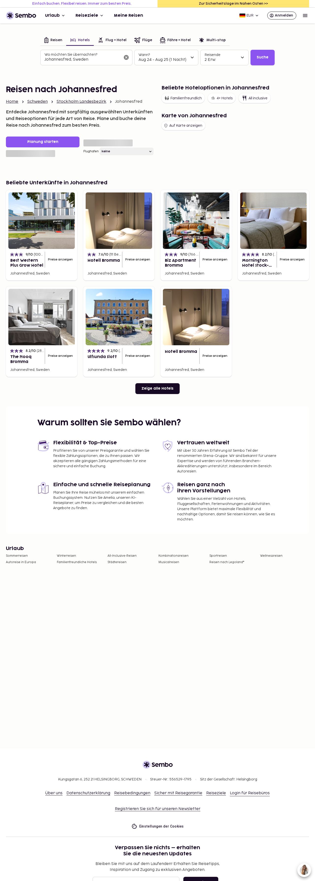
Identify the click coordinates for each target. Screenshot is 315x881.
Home (12, 101)
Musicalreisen (168, 562)
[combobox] (82, 59)
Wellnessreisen (271, 556)
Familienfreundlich (186, 98)
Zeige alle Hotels (157, 388)
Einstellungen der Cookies (161, 826)
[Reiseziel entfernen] (126, 57)
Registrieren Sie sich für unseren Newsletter (157, 809)
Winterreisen (66, 556)
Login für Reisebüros (250, 793)
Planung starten (42, 141)
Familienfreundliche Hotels (77, 562)
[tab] (53, 40)
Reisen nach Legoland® (226, 562)
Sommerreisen (17, 556)
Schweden (37, 101)
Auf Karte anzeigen (185, 125)
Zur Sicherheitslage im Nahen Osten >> (233, 3)
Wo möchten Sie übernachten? (71, 54)
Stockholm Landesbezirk (81, 101)
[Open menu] (305, 15)
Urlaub (52, 15)
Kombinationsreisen (173, 556)
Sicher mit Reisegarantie (178, 793)
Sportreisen (218, 556)
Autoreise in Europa (21, 562)
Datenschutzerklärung (88, 793)
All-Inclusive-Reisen (122, 556)
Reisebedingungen (132, 793)
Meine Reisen (128, 15)
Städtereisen (117, 562)
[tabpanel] (157, 58)
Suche (262, 57)
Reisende (212, 55)
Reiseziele (87, 15)
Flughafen (91, 151)
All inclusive (258, 98)
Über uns (54, 793)
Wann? (144, 55)
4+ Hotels (225, 98)
